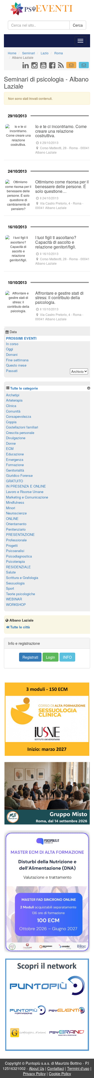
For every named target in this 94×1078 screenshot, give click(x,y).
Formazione (15, 464)
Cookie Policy (60, 1073)
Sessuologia (15, 583)
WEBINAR (14, 598)
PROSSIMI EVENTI (21, 338)
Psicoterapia (15, 561)
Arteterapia (14, 400)
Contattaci (55, 1068)
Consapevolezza (18, 416)
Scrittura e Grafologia (22, 577)
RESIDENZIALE (18, 566)
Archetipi (12, 394)
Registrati (30, 657)
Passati (11, 370)
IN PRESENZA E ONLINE (26, 486)
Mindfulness (15, 502)
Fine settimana (17, 359)
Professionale (16, 539)
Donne (11, 443)
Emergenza (14, 459)
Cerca (78, 25)
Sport (10, 588)
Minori (10, 507)
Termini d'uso (78, 1068)
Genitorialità (15, 470)
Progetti (12, 545)
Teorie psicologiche (20, 593)
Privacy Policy (34, 1073)
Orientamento (16, 523)
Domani (11, 354)
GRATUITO (14, 480)
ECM (10, 448)
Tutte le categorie (24, 388)
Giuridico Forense (19, 475)
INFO (67, 657)
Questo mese (16, 365)
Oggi (9, 348)
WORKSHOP (16, 604)
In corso (12, 343)
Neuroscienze (16, 513)
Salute (11, 572)
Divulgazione (15, 437)
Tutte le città (19, 626)
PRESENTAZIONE (20, 534)
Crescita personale (20, 432)
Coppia (11, 421)
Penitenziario (16, 529)
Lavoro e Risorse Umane (24, 491)
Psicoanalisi (15, 550)
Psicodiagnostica (19, 556)
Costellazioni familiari (22, 427)
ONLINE (12, 518)
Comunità (13, 411)
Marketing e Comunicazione (27, 497)
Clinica (11, 405)
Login (50, 657)
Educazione (15, 453)
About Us (36, 1068)
